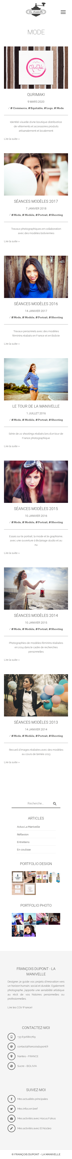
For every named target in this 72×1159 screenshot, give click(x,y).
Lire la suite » (12, 138)
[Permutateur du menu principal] (63, 12)
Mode (60, 108)
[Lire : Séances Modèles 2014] (36, 588)
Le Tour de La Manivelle (36, 406)
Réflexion (23, 834)
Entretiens (23, 842)
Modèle (29, 215)
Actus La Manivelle (28, 826)
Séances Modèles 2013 (36, 722)
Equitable (37, 108)
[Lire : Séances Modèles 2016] (36, 276)
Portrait (43, 215)
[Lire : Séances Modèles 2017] (36, 174)
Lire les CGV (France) (20, 1007)
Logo (49, 108)
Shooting (57, 215)
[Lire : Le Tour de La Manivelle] (36, 379)
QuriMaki (36, 94)
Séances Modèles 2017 (36, 201)
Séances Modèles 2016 (36, 304)
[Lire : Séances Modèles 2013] (36, 695)
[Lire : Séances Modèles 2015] (36, 481)
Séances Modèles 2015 (36, 508)
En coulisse (24, 849)
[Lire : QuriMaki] (36, 67)
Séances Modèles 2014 (36, 615)
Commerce (20, 108)
